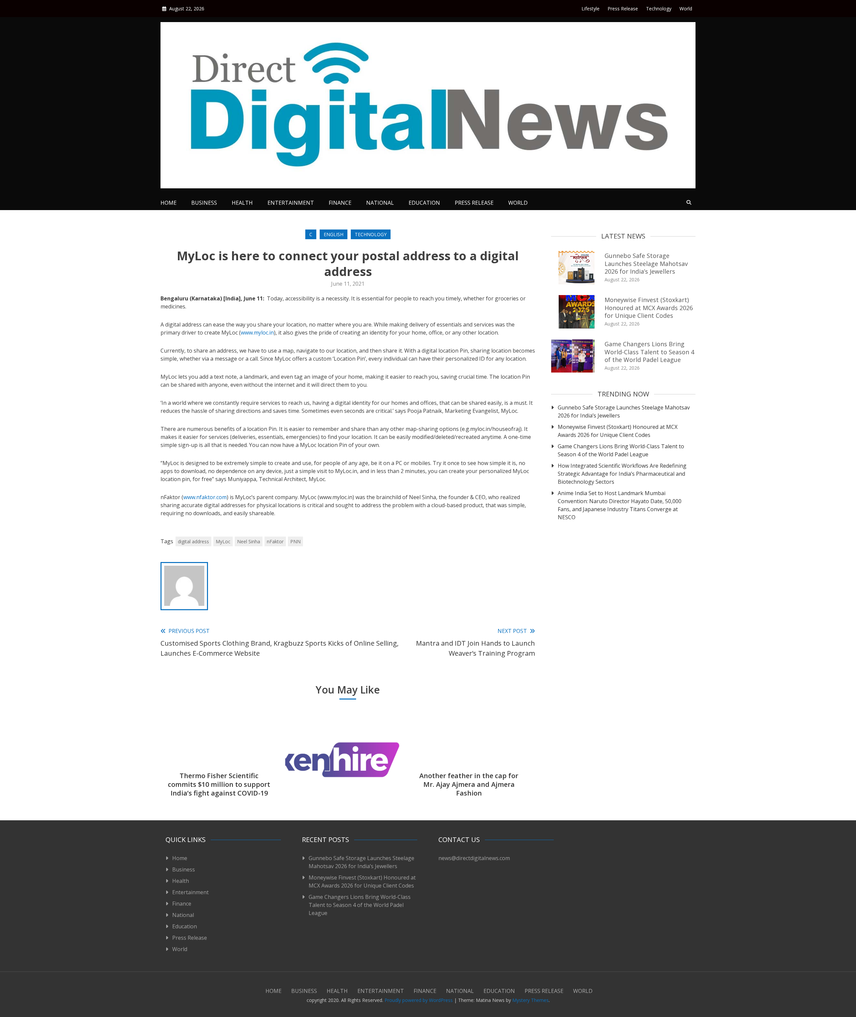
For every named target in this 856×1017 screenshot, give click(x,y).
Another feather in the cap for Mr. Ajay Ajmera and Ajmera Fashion (468, 784)
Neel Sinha (248, 541)
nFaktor (275, 541)
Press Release (623, 8)
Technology (658, 8)
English (333, 234)
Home (168, 202)
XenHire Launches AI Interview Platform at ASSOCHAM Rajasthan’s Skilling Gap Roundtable (344, 780)
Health (242, 202)
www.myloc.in (257, 332)
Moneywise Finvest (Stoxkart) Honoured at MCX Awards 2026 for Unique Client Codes (649, 307)
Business (204, 202)
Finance (340, 202)
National (380, 202)
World (685, 8)
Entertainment (291, 202)
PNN (295, 541)
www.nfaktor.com (205, 497)
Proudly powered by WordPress (419, 1000)
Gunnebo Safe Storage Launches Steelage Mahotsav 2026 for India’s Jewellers (646, 263)
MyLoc (223, 541)
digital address (193, 541)
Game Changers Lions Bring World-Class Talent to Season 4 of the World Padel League (649, 352)
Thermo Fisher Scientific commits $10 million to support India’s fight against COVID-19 (219, 784)
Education (424, 202)
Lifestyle (590, 8)
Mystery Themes (530, 1000)
